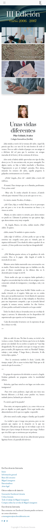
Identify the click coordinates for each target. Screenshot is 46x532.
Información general (9, 474)
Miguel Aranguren (8, 480)
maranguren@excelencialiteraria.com (16, 516)
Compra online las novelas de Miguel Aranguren (19, 502)
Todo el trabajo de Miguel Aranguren (15, 499)
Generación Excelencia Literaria (13, 494)
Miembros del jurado (32, 74)
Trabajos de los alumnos (31, 57)
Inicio (4, 471)
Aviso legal (5, 486)
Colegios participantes (32, 40)
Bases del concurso (8, 477)
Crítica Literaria (7, 497)
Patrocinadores (7, 483)
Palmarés (38, 91)
